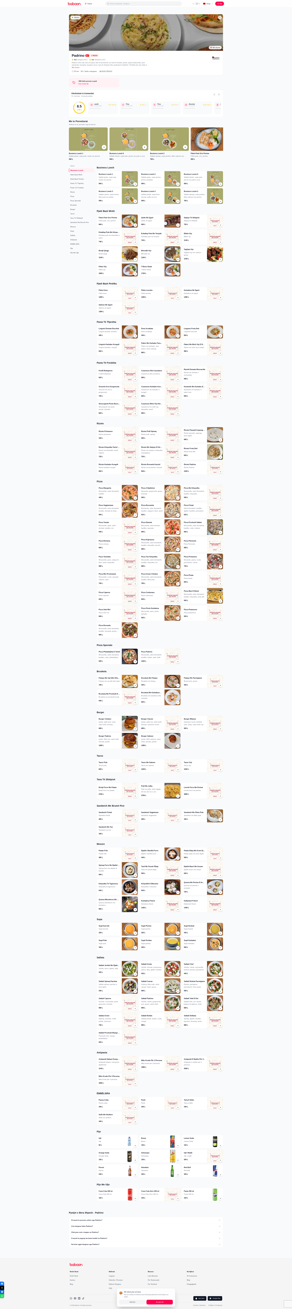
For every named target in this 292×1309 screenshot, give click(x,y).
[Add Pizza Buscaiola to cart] (178, 515)
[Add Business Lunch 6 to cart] (144, 147)
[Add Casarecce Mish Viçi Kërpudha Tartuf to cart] (178, 414)
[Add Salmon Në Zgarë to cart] (135, 312)
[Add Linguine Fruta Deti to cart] (220, 336)
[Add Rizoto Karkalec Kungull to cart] (135, 472)
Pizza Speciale (75, 201)
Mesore (73, 227)
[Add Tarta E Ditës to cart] (220, 1107)
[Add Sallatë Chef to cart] (220, 974)
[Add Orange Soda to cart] (135, 1160)
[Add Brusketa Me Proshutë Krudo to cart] (135, 702)
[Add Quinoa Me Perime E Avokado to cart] (220, 892)
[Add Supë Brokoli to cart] (220, 933)
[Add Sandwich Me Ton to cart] (135, 834)
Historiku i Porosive (116, 1280)
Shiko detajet (82, 84)
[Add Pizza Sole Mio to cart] (135, 618)
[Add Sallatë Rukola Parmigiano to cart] (220, 991)
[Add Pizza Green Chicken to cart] (178, 584)
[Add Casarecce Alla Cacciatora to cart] (178, 379)
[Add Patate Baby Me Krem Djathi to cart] (220, 858)
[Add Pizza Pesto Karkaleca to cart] (178, 618)
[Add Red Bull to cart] (220, 1175)
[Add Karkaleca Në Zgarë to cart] (220, 297)
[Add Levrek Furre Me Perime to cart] (220, 796)
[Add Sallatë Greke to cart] (178, 974)
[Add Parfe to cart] (178, 1107)
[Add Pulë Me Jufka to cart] (178, 796)
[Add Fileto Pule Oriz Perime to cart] (135, 225)
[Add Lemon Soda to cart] (220, 1145)
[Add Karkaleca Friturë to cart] (178, 909)
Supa (72, 231)
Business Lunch (76, 170)
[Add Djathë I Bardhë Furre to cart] (178, 858)
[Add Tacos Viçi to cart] (220, 770)
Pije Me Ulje (74, 253)
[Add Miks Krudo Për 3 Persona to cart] (178, 1069)
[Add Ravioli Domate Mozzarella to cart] (220, 379)
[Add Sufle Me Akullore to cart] (135, 1122)
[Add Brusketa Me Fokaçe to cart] (178, 685)
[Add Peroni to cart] (135, 1175)
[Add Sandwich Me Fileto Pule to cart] (220, 820)
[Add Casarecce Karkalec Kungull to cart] (178, 396)
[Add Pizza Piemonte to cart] (220, 549)
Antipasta (73, 240)
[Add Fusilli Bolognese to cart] (135, 379)
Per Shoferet (152, 1284)
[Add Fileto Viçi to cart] (135, 274)
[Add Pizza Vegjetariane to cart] (135, 515)
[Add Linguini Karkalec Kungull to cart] (135, 353)
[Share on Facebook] (2, 1284)
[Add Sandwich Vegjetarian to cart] (178, 820)
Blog (71, 1284)
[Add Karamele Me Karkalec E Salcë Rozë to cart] (220, 396)
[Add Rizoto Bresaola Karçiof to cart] (178, 472)
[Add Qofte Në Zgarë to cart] (178, 225)
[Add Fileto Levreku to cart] (178, 297)
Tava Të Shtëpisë (76, 218)
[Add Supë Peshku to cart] (178, 948)
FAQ (110, 1288)
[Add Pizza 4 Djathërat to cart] (178, 498)
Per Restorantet (153, 1280)
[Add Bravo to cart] (178, 1145)
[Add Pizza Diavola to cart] (178, 532)
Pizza (72, 196)
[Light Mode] (196, 3)
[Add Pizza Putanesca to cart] (220, 618)
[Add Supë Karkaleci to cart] (220, 948)
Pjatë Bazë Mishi (76, 175)
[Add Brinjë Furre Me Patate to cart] (135, 796)
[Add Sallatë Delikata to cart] (220, 1025)
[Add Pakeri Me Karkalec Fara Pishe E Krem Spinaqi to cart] (178, 353)
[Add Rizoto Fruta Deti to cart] (220, 457)
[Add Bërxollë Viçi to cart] (178, 259)
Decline (132, 1302)
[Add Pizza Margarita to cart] (135, 498)
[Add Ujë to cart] (135, 1145)
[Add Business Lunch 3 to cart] (135, 201)
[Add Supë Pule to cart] (135, 948)
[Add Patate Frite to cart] (135, 858)
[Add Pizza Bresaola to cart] (135, 635)
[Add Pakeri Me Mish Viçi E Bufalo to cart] (220, 353)
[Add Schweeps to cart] (178, 1160)
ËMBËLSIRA (74, 244)
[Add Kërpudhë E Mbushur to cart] (178, 892)
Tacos (72, 214)
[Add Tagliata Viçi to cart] (220, 259)
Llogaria (112, 1276)
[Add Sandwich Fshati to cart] (135, 820)
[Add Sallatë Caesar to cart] (178, 991)
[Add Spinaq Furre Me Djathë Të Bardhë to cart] (135, 875)
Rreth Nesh (74, 1276)
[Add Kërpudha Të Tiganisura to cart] (135, 892)
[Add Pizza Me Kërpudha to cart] (220, 498)
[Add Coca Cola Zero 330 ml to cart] (178, 1198)
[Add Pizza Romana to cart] (135, 549)
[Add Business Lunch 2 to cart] (185, 147)
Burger (72, 209)
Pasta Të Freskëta (77, 188)
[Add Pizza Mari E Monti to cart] (220, 601)
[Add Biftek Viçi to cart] (220, 242)
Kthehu (76, 17)
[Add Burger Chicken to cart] (135, 729)
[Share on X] (2, 1288)
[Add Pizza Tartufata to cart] (135, 567)
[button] (88, 144)
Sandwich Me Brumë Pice (79, 222)
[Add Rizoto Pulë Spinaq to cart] (178, 440)
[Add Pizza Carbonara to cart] (178, 601)
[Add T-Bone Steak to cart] (178, 274)
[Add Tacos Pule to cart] (135, 770)
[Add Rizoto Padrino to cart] (220, 472)
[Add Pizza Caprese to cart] (135, 601)
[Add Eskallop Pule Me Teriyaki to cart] (178, 242)
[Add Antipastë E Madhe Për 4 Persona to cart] (220, 1069)
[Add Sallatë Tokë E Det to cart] (220, 1008)
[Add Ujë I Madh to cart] (220, 1160)
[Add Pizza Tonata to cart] (135, 532)
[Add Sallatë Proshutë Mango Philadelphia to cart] (135, 1043)
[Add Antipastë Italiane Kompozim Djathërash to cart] (135, 1069)
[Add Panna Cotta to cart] (135, 1107)
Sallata (72, 235)
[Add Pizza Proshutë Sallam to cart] (220, 532)
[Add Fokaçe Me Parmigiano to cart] (220, 685)
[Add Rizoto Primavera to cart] (135, 440)
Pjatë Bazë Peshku (77, 179)
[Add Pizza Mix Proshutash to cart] (135, 584)
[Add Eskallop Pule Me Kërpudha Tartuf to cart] (135, 242)
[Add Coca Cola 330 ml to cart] (135, 1198)
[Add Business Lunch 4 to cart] (178, 201)
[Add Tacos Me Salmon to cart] (178, 770)
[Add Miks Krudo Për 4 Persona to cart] (135, 1084)
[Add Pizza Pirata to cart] (220, 584)
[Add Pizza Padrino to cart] (178, 662)
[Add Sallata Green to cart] (135, 1025)
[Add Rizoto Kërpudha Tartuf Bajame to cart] (135, 457)
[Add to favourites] (220, 17)
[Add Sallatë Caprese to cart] (135, 1008)
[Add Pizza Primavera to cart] (220, 567)
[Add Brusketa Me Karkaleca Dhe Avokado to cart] (178, 702)
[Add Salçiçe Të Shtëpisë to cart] (220, 225)
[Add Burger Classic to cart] (178, 729)
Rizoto (72, 192)
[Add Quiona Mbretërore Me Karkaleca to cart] (135, 909)
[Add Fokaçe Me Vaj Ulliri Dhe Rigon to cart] (135, 685)
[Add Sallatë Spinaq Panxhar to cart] (135, 991)
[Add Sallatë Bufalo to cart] (178, 1025)
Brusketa (73, 205)
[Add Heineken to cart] (178, 1175)
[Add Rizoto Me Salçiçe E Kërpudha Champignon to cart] (178, 457)
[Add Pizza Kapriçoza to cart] (178, 549)
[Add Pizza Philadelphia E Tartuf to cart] (135, 662)
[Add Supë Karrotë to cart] (135, 933)
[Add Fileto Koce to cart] (135, 297)
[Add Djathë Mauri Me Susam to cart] (220, 875)
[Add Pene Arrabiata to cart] (178, 336)
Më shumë (216, 47)
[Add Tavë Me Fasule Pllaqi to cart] (178, 875)
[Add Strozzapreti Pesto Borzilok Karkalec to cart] (135, 414)
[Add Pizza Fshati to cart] (220, 515)
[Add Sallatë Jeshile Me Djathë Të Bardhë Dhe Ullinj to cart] (135, 974)
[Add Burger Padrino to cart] (135, 746)
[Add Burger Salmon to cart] (178, 746)
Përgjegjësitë (191, 1284)
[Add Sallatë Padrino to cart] (178, 1008)
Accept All (159, 1302)
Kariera (72, 1280)
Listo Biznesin (153, 1276)
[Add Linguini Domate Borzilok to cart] (135, 336)
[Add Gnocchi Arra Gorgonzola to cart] (135, 396)
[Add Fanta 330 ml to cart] (220, 1198)
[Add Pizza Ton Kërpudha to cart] (178, 567)
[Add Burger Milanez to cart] (220, 729)
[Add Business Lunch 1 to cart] (104, 147)
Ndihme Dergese (115, 1284)
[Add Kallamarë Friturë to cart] (220, 909)
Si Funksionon (192, 1276)
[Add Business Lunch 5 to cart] (178, 184)
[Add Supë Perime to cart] (178, 933)
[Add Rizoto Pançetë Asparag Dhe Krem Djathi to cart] (220, 440)
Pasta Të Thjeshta (76, 183)
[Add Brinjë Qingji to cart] (135, 259)
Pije (71, 248)
